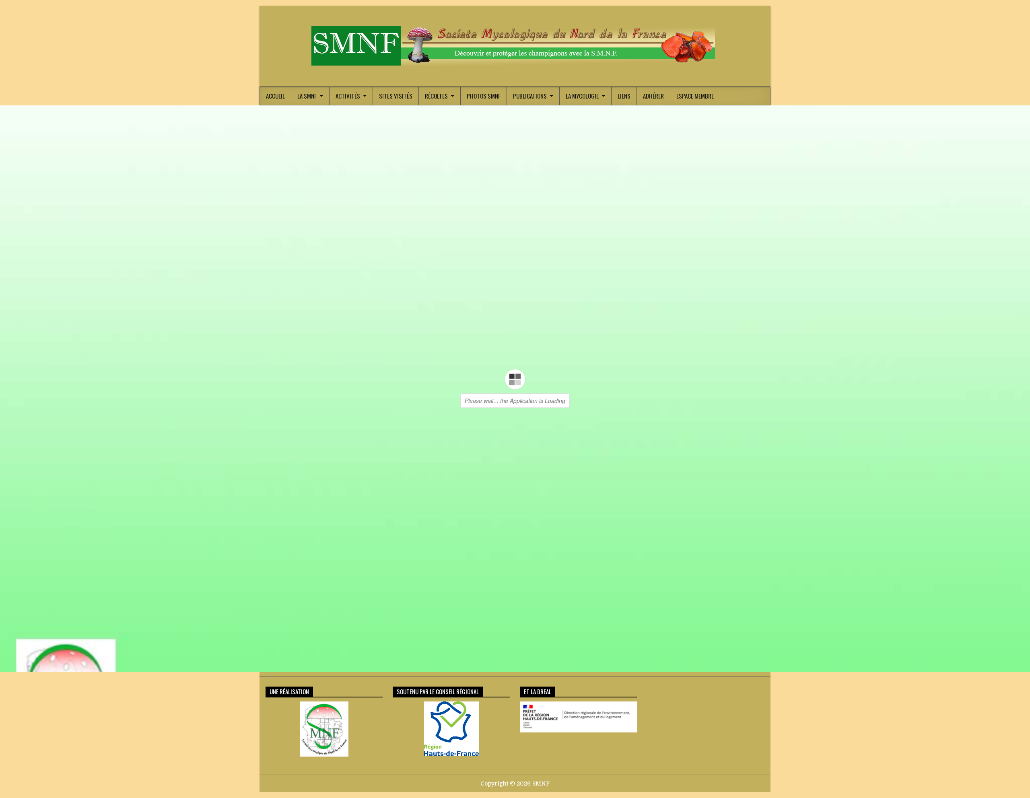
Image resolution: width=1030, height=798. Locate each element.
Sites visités (395, 95)
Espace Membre (695, 95)
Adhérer (653, 95)
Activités (348, 95)
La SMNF (307, 95)
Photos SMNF (484, 95)
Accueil (275, 95)
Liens (624, 95)
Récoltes (436, 95)
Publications (530, 95)
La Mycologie (582, 95)
